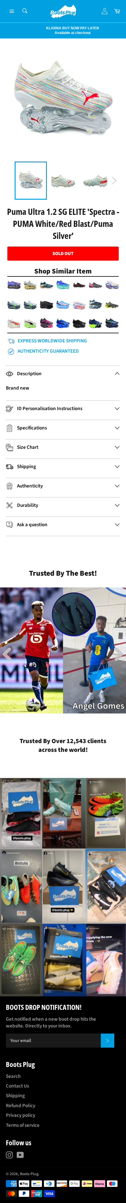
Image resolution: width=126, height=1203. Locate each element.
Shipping (15, 1095)
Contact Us (17, 1086)
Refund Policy (20, 1105)
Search (13, 1076)
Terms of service (23, 1125)
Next (3, 30)
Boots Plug (29, 1174)
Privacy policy (20, 1115)
